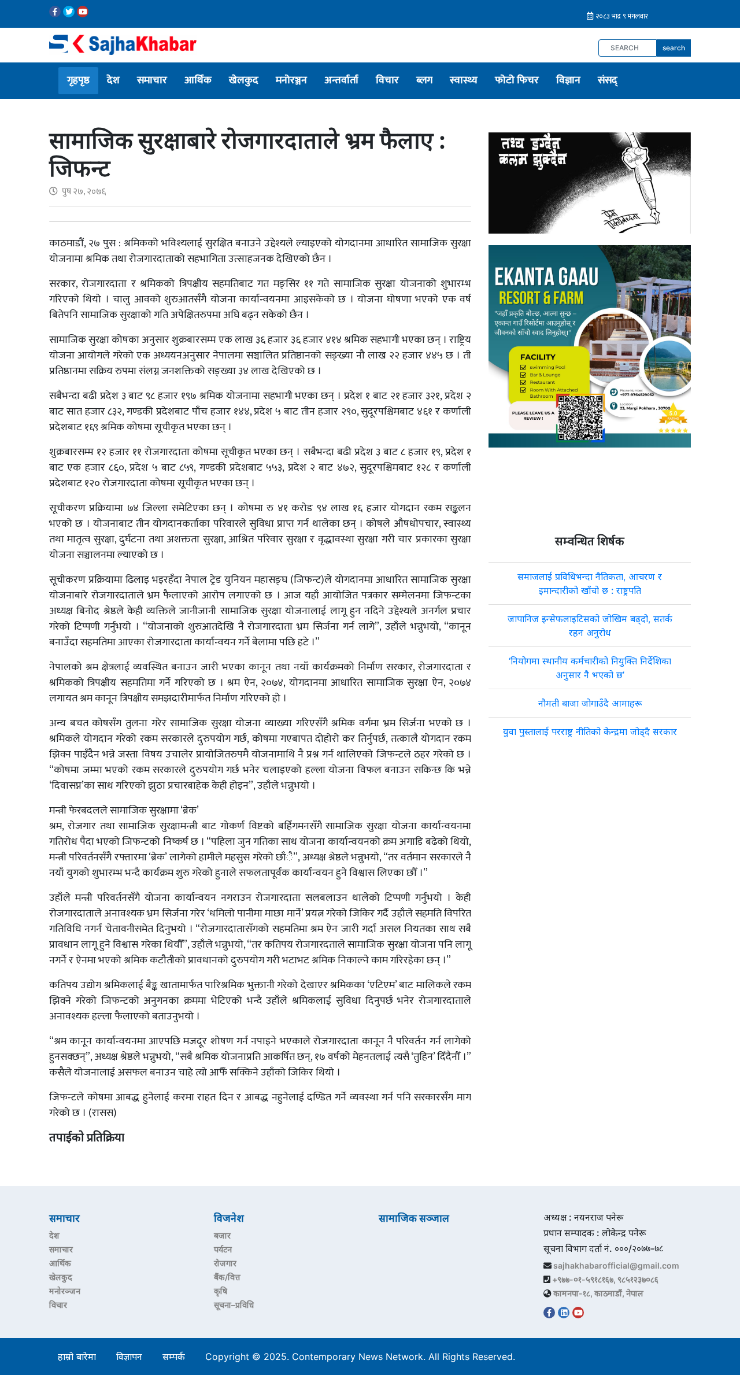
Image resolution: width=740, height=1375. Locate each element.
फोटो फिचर (517, 80)
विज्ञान (568, 80)
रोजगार (225, 1263)
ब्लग (424, 80)
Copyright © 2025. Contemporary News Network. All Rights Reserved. (363, 1356)
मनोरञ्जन (291, 80)
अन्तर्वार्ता (341, 80)
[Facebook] (55, 11)
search (674, 47)
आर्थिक (198, 80)
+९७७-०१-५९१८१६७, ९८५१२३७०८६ (605, 1279)
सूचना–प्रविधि (234, 1305)
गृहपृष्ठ (78, 80)
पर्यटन (223, 1249)
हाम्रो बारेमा (77, 1356)
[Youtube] (82, 11)
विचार (387, 80)
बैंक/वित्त (227, 1277)
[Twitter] (69, 11)
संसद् (607, 80)
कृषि (220, 1291)
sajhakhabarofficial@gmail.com (616, 1265)
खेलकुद (243, 80)
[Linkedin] (563, 1312)
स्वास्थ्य (464, 80)
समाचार (152, 80)
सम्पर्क (173, 1356)
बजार (222, 1235)
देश (113, 80)
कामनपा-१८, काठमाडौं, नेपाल (598, 1293)
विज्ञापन (129, 1356)
